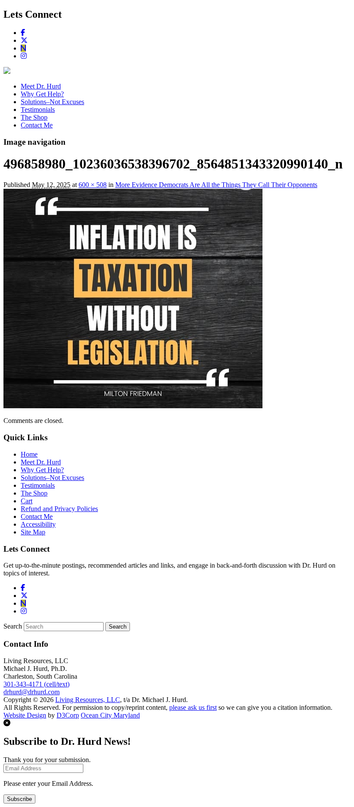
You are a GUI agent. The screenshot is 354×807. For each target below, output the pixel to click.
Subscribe (19, 799)
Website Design (24, 715)
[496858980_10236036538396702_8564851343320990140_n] (132, 406)
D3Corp (68, 715)
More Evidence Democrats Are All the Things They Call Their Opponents (216, 184)
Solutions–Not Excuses (52, 101)
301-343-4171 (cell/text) (36, 684)
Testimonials (38, 109)
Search (12, 626)
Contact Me (37, 125)
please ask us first (193, 707)
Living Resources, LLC (87, 699)
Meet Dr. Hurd (41, 86)
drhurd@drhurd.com (31, 692)
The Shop (34, 117)
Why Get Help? (42, 94)
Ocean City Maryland (110, 715)
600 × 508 (93, 184)
